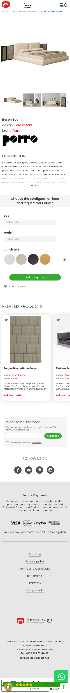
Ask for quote (35, 277)
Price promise (35, 576)
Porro (16, 131)
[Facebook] (18, 473)
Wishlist (7, 320)
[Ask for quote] (26, 339)
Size (6, 216)
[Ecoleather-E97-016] (33, 259)
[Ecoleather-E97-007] (21, 259)
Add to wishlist (17, 286)
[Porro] (20, 140)
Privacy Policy (37, 443)
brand (10, 378)
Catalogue (64, 5)
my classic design (28, 5)
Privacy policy (35, 561)
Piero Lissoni (23, 125)
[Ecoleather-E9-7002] (9, 259)
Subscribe (53, 435)
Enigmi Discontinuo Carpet (21, 368)
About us (35, 554)
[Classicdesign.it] (6, 5)
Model (8, 232)
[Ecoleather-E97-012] (45, 259)
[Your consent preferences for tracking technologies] (63, 686)
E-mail (25, 436)
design (14, 375)
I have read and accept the (26, 443)
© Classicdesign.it (35, 621)
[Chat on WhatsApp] (61, 676)
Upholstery (12, 249)
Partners (35, 583)
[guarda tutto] (64, 259)
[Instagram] (50, 473)
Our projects (35, 590)
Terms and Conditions (35, 569)
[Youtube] (29, 473)
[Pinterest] (40, 473)
